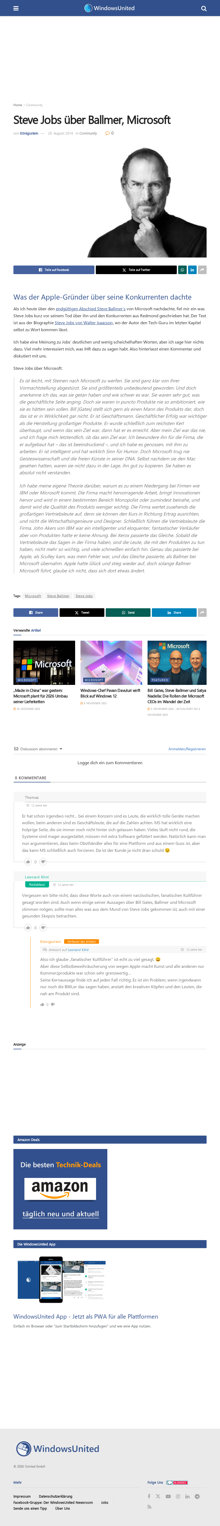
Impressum (22, 1496)
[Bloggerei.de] (177, 1482)
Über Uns (62, 1508)
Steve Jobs (84, 596)
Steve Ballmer (58, 596)
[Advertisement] (110, 56)
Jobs (104, 1502)
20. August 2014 (60, 133)
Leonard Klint (78, 949)
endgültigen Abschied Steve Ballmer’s (91, 308)
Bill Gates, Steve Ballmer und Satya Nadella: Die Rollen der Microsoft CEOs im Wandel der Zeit (177, 696)
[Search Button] (204, 8)
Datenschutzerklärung (55, 1496)
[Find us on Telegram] (197, 1497)
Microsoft (33, 596)
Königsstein (29, 133)
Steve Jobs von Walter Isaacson (84, 322)
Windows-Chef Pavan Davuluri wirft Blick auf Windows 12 (110, 693)
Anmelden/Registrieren (186, 748)
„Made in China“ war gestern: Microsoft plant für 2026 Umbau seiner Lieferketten (40, 696)
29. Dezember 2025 (28, 709)
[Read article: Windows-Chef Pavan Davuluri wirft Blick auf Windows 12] (111, 663)
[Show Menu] (16, 8)
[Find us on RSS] (149, 1507)
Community (34, 105)
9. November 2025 (95, 703)
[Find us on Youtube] (168, 1497)
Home (17, 105)
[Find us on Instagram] (178, 1497)
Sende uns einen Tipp (30, 1508)
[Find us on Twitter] (158, 1496)
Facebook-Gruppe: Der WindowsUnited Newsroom (53, 1502)
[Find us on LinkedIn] (187, 1497)
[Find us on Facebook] (149, 1497)
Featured (160, 680)
